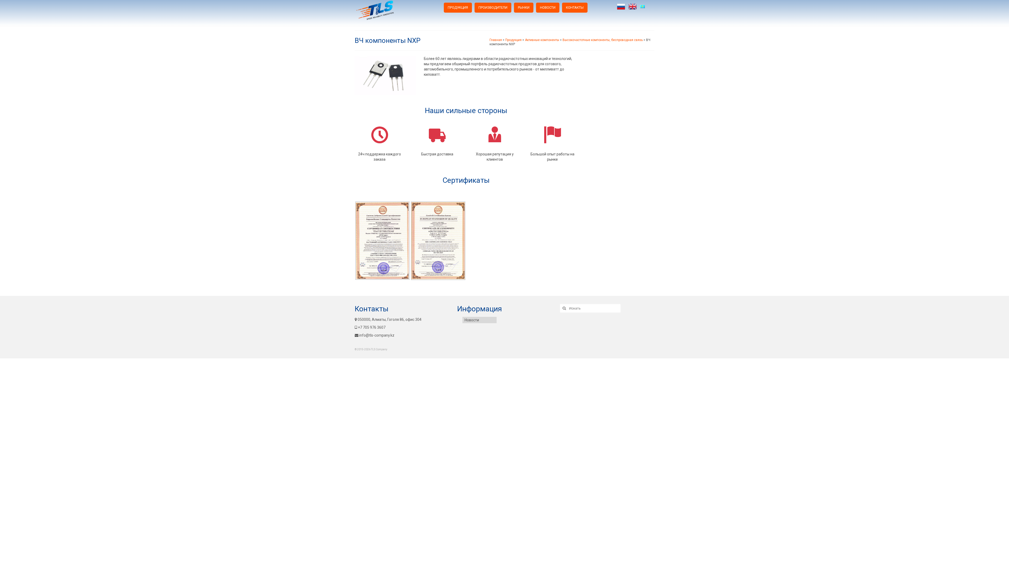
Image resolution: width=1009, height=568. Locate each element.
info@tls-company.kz (376, 335)
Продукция (458, 7)
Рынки (523, 7)
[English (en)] (633, 6)
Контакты (575, 7)
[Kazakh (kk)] (644, 6)
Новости (547, 7)
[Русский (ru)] (621, 6)
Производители (492, 7)
